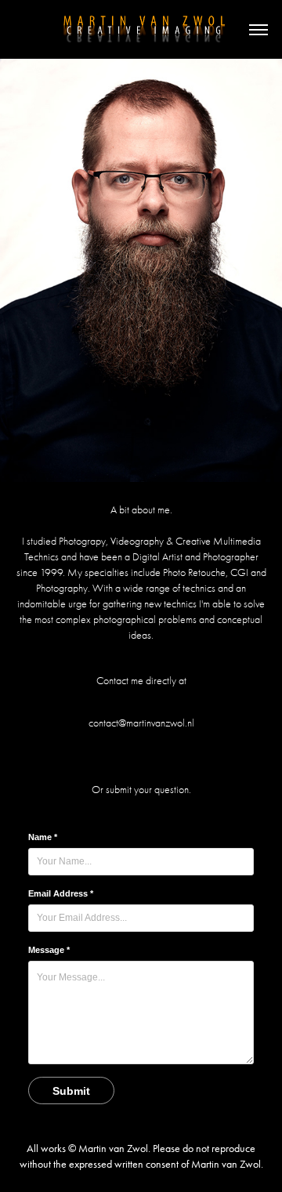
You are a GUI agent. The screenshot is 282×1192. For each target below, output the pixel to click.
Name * (42, 837)
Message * (49, 950)
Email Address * (60, 893)
